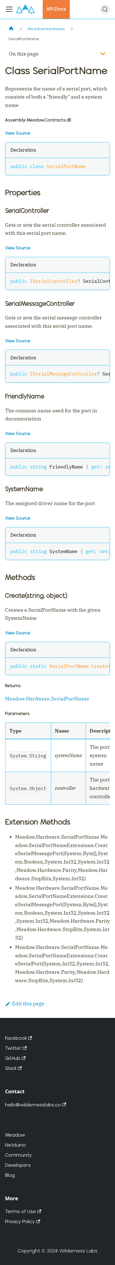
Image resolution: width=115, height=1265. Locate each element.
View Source (17, 133)
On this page (24, 54)
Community (18, 1155)
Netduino (15, 1145)
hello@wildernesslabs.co (33, 1105)
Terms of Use (20, 1211)
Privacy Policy (20, 1221)
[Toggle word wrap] (90, 280)
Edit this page (28, 1003)
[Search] (105, 9)
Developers (18, 1165)
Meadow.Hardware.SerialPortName (47, 698)
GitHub (12, 1058)
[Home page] (11, 29)
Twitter (13, 1048)
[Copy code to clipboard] (102, 166)
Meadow (15, 1135)
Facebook (16, 1038)
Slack (10, 1068)
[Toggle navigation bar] (9, 9)
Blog (10, 1175)
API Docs (56, 9)
